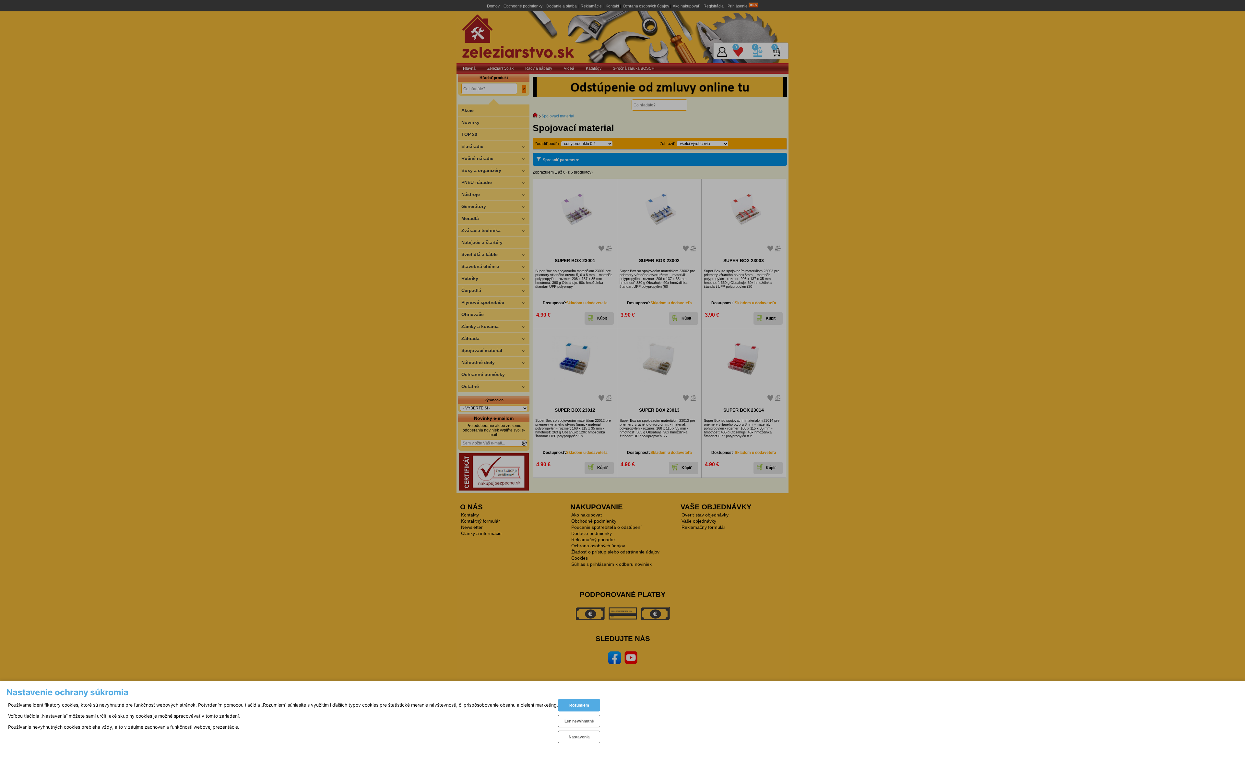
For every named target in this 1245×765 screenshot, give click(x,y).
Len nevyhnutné (579, 721)
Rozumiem (579, 705)
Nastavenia (579, 737)
